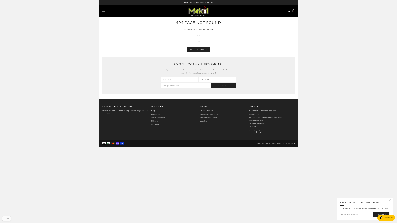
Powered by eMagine (263, 143)
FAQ (153, 111)
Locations (203, 121)
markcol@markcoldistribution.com (262, 111)
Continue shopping (198, 49)
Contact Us (155, 114)
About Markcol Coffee (208, 118)
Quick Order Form (158, 118)
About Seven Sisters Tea (209, 114)
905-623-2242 (254, 114)
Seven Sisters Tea (206, 111)
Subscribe (222, 85)
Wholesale (155, 124)
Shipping (154, 121)
